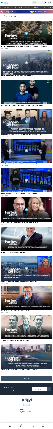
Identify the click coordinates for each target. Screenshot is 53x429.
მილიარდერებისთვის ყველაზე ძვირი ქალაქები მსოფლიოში (19, 369)
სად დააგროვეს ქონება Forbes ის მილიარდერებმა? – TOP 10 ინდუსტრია (22, 105)
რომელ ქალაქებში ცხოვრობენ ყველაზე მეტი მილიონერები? (19, 281)
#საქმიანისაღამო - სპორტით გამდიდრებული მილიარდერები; (19, 193)
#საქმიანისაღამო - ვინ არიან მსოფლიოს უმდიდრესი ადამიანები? (20, 164)
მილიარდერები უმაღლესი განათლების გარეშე (15, 311)
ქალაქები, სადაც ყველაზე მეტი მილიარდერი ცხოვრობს (17, 75)
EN (49, 2)
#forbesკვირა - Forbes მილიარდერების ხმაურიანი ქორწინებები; (19, 222)
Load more (26, 378)
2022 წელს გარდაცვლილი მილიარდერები (13, 252)
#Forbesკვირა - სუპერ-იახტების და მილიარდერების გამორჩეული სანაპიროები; (24, 46)
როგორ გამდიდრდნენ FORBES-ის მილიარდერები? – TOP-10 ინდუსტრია (22, 134)
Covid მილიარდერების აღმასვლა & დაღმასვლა (15, 340)
